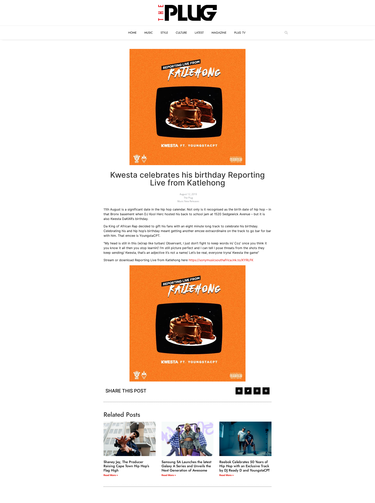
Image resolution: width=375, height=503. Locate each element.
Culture (181, 33)
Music (148, 33)
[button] (286, 33)
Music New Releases (188, 201)
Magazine (219, 33)
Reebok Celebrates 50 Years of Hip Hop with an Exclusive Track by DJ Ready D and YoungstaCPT (244, 466)
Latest (199, 33)
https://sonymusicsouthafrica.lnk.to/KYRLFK (221, 260)
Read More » (111, 475)
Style (164, 33)
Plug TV (240, 33)
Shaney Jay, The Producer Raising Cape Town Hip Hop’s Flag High (126, 466)
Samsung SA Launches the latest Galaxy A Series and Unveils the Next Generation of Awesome (186, 466)
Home (132, 33)
